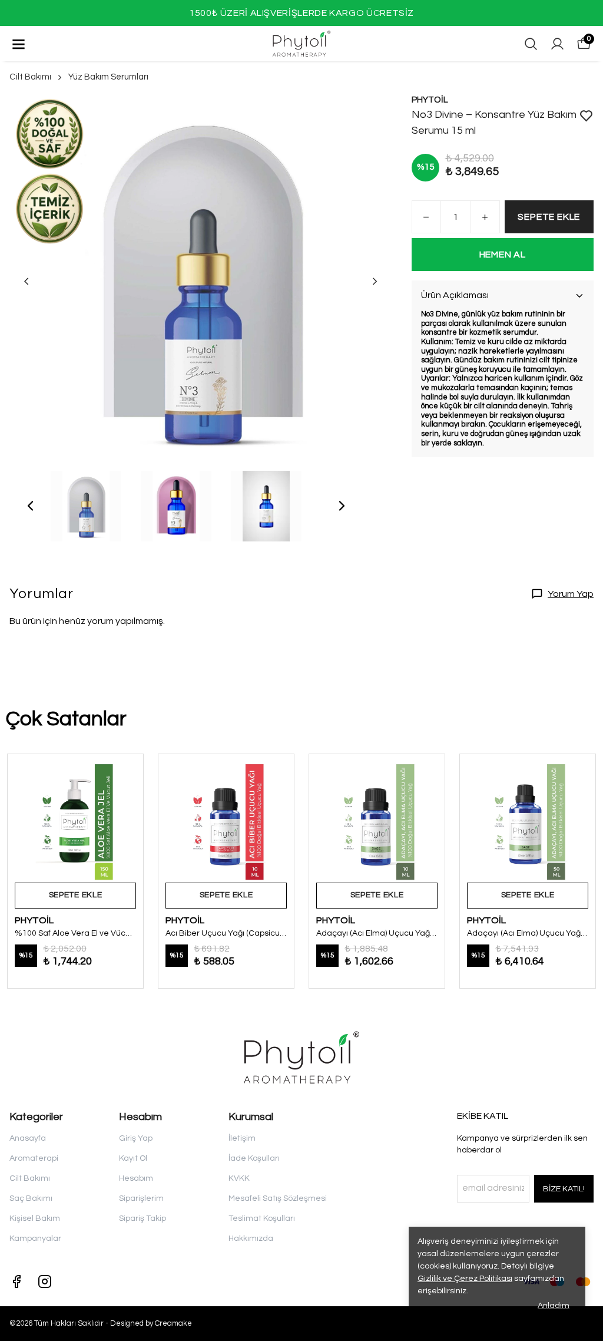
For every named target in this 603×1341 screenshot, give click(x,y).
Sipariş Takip (142, 1218)
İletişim (242, 1138)
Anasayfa (27, 1138)
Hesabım (136, 1178)
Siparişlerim (141, 1198)
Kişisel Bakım (34, 1218)
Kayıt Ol (133, 1158)
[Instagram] (45, 1281)
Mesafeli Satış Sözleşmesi (277, 1198)
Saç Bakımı (30, 1198)
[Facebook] (16, 1281)
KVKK (239, 1178)
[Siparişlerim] (557, 44)
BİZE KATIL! (564, 1189)
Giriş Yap (136, 1138)
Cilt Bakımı (30, 76)
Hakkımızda (250, 1238)
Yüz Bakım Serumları (108, 76)
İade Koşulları (254, 1158)
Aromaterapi (33, 1158)
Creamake (173, 1323)
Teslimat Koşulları (261, 1218)
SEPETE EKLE (549, 217)
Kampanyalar (35, 1238)
